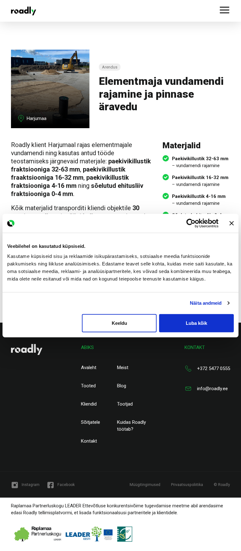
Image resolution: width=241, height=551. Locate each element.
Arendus (109, 67)
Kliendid (89, 404)
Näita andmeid (206, 303)
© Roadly (222, 485)
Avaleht (88, 367)
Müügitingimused (145, 485)
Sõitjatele (90, 422)
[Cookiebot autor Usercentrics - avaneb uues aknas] (190, 223)
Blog (121, 386)
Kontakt (89, 441)
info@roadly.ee (212, 388)
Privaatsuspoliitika (187, 485)
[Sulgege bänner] (231, 223)
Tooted (88, 386)
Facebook (66, 485)
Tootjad (125, 404)
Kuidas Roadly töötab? (131, 425)
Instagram (31, 485)
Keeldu (119, 322)
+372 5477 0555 (213, 368)
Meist (122, 367)
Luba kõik (196, 322)
